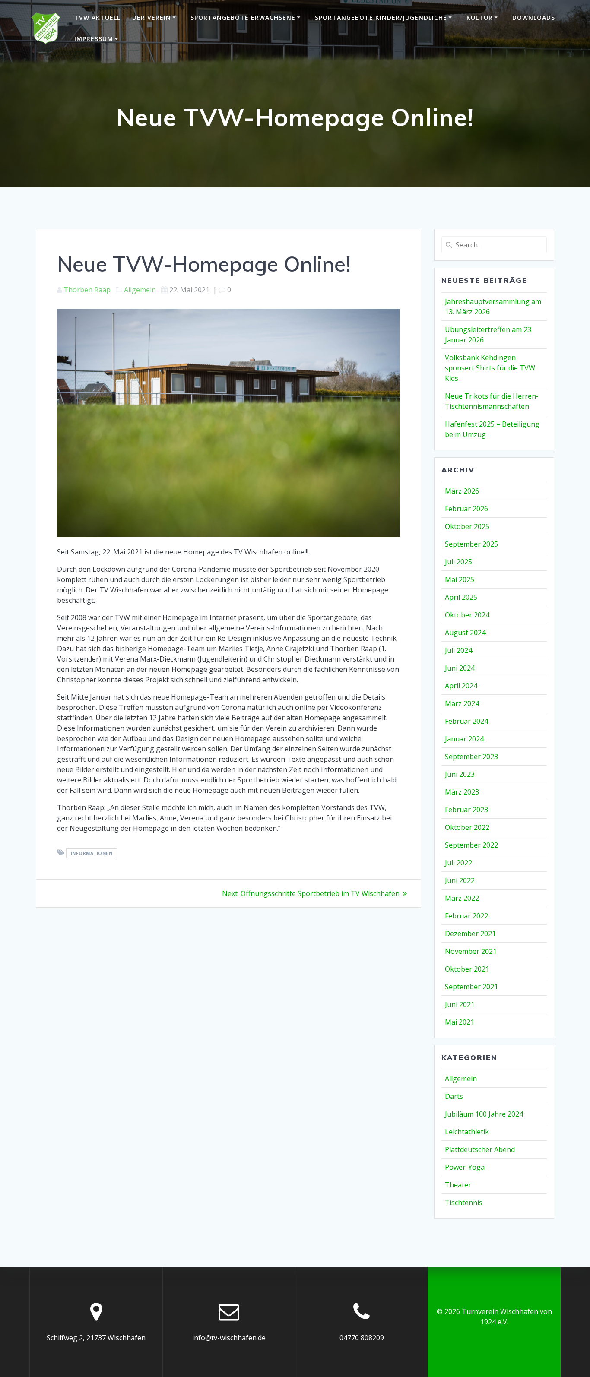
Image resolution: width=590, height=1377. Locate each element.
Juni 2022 (460, 880)
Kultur (479, 17)
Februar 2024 (466, 721)
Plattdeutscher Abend (480, 1149)
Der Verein (151, 17)
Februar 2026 (466, 508)
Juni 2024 (460, 668)
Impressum (93, 39)
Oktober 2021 (467, 969)
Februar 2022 (466, 916)
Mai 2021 (459, 1022)
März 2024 (462, 703)
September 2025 (471, 544)
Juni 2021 (460, 1004)
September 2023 (471, 756)
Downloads (533, 17)
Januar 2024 (464, 739)
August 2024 (465, 632)
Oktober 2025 (467, 526)
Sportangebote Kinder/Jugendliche (381, 17)
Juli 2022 (458, 862)
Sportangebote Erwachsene (242, 17)
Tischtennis (463, 1202)
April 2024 (461, 685)
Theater (458, 1185)
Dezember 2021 (470, 933)
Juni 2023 (460, 774)
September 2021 (471, 986)
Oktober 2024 (467, 615)
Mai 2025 (459, 579)
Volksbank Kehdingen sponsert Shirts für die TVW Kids (490, 368)
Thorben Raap (87, 289)
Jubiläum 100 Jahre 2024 (484, 1114)
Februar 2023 (466, 809)
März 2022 (462, 898)
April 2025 (461, 597)
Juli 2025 (458, 562)
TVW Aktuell (97, 17)
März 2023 (462, 792)
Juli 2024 (458, 650)
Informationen (92, 853)
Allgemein (140, 289)
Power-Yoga (465, 1167)
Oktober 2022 (467, 827)
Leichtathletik (467, 1131)
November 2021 (471, 951)
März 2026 (462, 491)
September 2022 (471, 845)
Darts (454, 1096)
